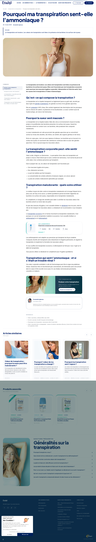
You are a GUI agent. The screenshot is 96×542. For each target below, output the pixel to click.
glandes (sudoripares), (42, 103)
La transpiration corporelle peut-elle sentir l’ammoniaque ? (12, 95)
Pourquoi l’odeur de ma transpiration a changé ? (44, 363)
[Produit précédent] (86, 390)
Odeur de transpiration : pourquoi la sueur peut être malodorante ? (16, 363)
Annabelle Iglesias (18, 24)
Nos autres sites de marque (83, 516)
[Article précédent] (86, 335)
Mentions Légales (81, 508)
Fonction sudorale (32, 320)
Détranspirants (41, 503)
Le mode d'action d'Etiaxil (64, 516)
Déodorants (41, 508)
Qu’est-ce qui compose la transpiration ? (10, 88)
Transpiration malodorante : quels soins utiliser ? (12, 99)
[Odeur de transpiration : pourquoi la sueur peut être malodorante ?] (16, 359)
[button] (3, 539)
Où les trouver (52, 2)
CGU (78, 510)
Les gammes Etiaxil (27, 2)
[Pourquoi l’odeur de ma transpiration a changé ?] (46, 359)
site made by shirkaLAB (88, 538)
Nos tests (78, 2)
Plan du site (79, 518)
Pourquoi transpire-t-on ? (64, 519)
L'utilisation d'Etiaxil (62, 514)
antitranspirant (30, 218)
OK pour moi (25, 534)
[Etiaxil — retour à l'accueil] (6, 2)
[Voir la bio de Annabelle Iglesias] (30, 300)
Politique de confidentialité (83, 513)
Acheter (90, 2)
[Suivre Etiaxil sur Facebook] (4, 507)
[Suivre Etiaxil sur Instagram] (8, 507)
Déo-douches (41, 510)
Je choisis (9, 534)
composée (34, 107)
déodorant (65, 205)
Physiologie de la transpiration (35, 322)
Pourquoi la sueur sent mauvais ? (12, 91)
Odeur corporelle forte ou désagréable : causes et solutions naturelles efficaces (47, 324)
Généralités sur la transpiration (65, 507)
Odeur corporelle (32, 317)
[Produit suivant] (91, 390)
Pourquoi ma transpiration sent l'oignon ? (75, 363)
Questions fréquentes (64, 2)
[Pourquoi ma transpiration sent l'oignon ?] (77, 359)
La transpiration (40, 2)
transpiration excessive (35, 214)
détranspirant (43, 218)
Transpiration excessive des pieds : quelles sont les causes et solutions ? (66, 523)
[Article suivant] (91, 335)
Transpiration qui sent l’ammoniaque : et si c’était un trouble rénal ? (13, 103)
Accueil (19, 2)
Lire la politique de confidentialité (9, 529)
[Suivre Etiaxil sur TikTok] (11, 507)
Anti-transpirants (42, 505)
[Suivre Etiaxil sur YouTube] (15, 507)
